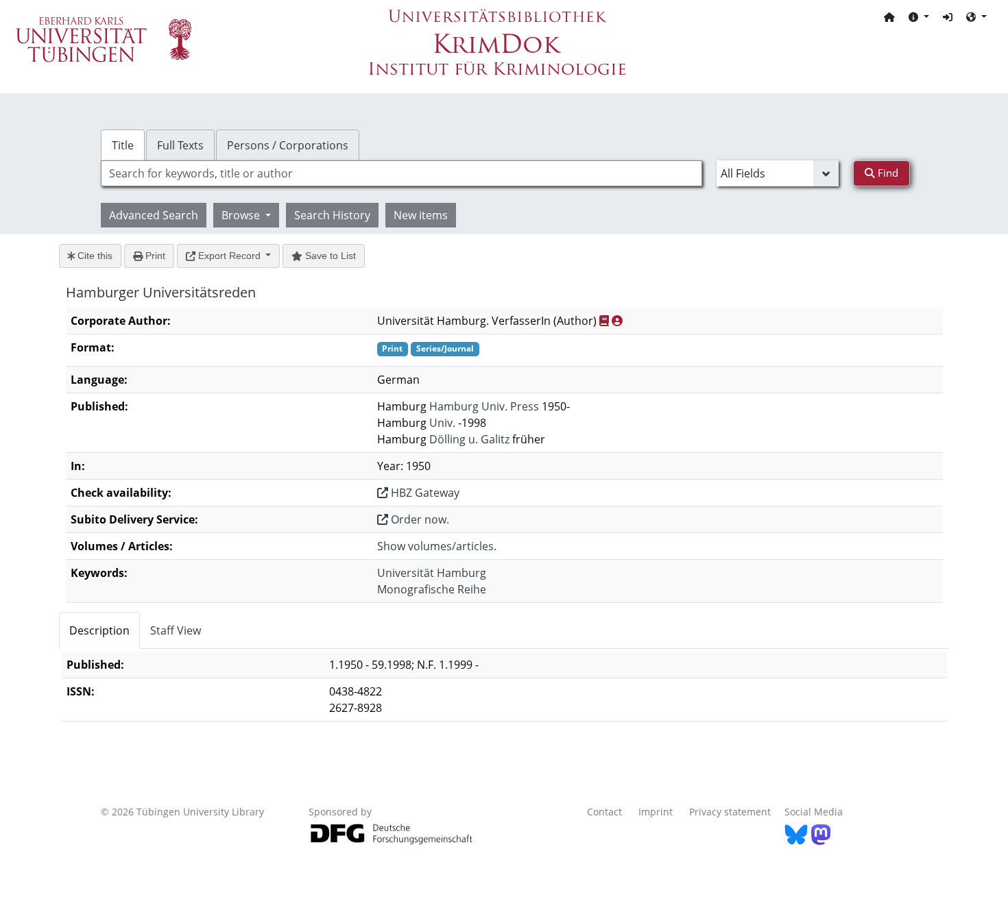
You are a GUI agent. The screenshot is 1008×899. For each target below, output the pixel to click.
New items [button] (421, 215)
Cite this (93, 255)
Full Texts (180, 145)
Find (886, 173)
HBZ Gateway (423, 492)
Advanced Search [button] (153, 215)
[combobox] (401, 173)
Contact (604, 811)
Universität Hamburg (431, 572)
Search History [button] (332, 215)
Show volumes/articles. (436, 546)
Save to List (329, 255)
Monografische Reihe (431, 589)
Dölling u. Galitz (469, 439)
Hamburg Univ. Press (484, 406)
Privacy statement (730, 811)
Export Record (229, 255)
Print (154, 255)
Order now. (418, 519)
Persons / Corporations (287, 145)
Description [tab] (99, 630)
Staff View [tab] (175, 630)
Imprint (655, 811)
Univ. (442, 422)
